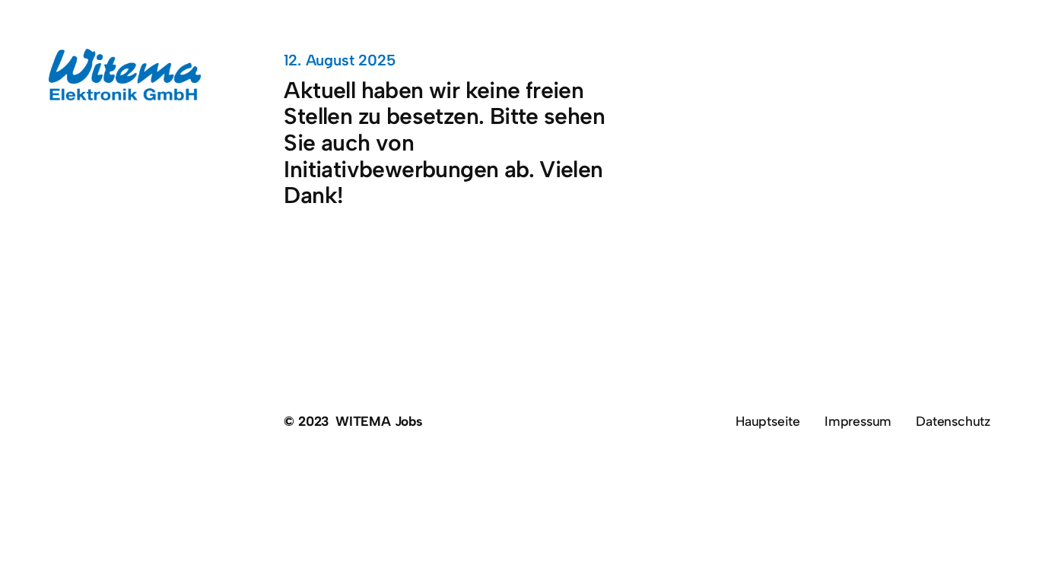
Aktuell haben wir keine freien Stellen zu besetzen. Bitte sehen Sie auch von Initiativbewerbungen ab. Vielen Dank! (444, 143)
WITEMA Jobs (379, 421)
